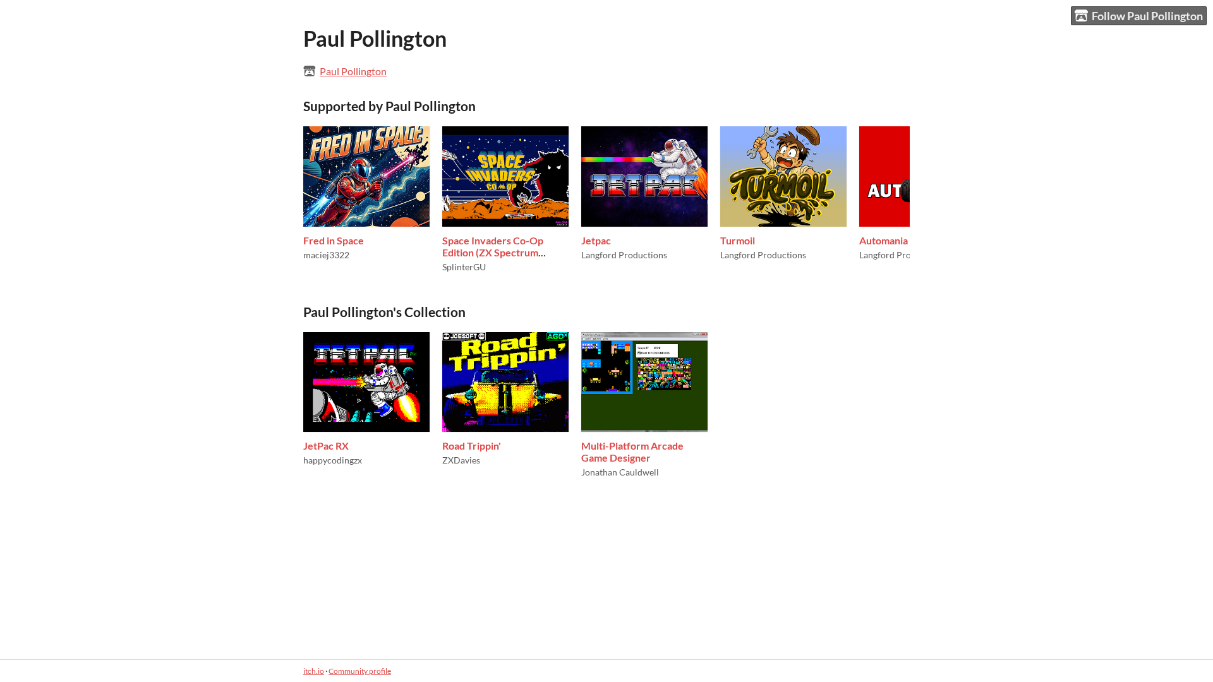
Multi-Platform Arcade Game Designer (632, 452)
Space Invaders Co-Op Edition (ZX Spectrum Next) (492, 252)
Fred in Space (333, 240)
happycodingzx (332, 460)
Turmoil (737, 240)
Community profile (360, 671)
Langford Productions (624, 254)
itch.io (313, 671)
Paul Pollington (353, 71)
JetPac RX (326, 446)
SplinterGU (464, 266)
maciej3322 (326, 254)
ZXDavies (461, 460)
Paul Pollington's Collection (384, 312)
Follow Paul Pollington (1147, 16)
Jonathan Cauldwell (620, 472)
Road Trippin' (471, 446)
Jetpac (596, 240)
